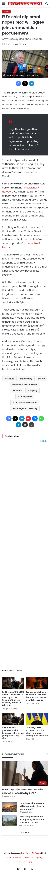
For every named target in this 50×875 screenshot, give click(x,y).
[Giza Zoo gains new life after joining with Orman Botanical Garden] (9, 820)
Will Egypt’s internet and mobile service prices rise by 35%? (22, 791)
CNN (7, 44)
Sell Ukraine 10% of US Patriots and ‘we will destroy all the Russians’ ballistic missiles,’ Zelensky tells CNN (13, 699)
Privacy (21, 862)
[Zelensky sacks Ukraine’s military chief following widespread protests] (37, 719)
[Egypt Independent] (25, 3)
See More (25, 832)
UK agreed (26, 396)
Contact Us (28, 857)
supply (33, 390)
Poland (18, 390)
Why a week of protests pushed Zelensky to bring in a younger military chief (13, 733)
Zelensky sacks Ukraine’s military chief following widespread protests (37, 731)
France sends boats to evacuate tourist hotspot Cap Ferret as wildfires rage (36, 696)
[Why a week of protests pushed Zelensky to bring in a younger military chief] (13, 719)
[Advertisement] (25, 556)
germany (27, 378)
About (8, 857)
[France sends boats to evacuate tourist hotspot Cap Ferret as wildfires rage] (37, 683)
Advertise (17, 857)
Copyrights (40, 857)
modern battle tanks (26, 384)
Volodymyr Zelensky (25, 408)
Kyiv (42, 378)
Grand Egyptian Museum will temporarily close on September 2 (31, 806)
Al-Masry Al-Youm (31, 853)
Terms (29, 862)
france (10, 378)
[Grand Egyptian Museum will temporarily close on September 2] (9, 807)
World (6, 11)
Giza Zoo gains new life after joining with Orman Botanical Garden (31, 819)
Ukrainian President (26, 402)
